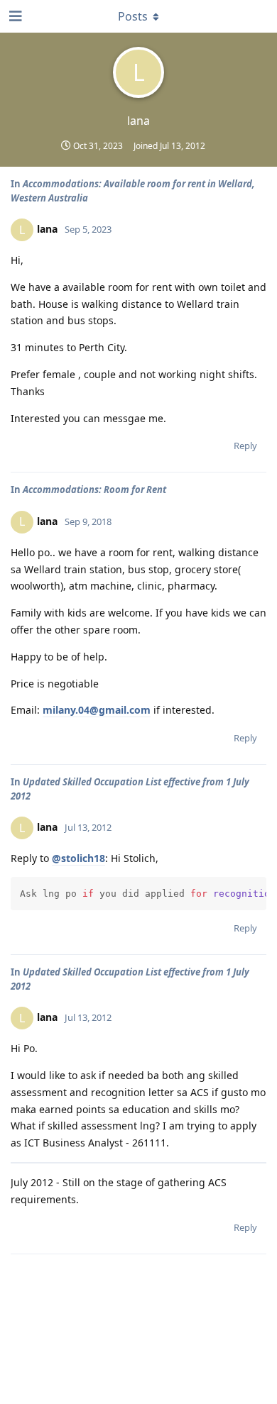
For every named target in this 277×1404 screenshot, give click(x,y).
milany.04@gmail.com (97, 710)
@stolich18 (78, 858)
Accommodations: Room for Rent (94, 489)
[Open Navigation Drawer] (14, 16)
